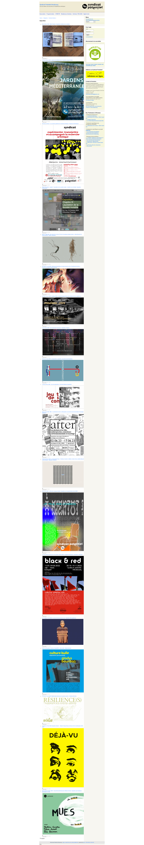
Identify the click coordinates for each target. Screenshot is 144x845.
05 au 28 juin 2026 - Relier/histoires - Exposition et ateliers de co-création (56, 24)
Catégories (90, 20)
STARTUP (88, 130)
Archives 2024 (44, 326)
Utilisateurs (94, 20)
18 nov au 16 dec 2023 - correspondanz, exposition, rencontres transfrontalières (57, 358)
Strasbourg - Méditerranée (92, 141)
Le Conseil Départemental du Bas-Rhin (95, 120)
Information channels (90, 842)
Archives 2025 (44, 122)
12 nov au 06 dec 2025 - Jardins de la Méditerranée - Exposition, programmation (57, 60)
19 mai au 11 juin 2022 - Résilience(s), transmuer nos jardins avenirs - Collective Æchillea (59, 696)
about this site (68, 842)
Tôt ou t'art (89, 146)
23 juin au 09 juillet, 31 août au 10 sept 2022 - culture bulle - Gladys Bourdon (56, 648)
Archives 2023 (44, 410)
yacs (84, 842)
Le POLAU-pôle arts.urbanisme (93, 145)
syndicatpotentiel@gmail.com (92, 94)
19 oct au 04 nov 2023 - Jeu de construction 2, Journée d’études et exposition (57, 384)
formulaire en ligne (90, 100)
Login (87, 34)
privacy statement (74, 842)
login (64, 842)
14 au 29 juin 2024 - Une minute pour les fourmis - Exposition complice (55, 327)
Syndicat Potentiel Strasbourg (49, 4)
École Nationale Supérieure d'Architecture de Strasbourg (92, 133)
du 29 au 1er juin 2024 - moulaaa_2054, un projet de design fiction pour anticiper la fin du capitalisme (61, 296)
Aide (98, 20)
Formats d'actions (52, 18)
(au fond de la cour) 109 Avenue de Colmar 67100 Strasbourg (93, 107)
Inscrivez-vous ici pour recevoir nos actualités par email (95, 65)
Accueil (87, 19)
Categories (45, 18)
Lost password (89, 36)
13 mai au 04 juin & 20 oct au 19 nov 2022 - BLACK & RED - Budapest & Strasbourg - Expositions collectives (62, 554)
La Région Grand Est (91, 119)
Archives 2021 (44, 553)
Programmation (45, 58)
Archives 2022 (44, 616)
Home (41, 18)
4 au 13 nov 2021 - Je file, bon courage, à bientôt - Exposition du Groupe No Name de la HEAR (59, 491)
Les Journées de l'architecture (93, 140)
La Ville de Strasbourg (92, 115)
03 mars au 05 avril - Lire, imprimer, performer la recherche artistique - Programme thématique (60, 123)
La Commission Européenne (93, 131)
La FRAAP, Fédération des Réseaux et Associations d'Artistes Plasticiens (94, 138)
